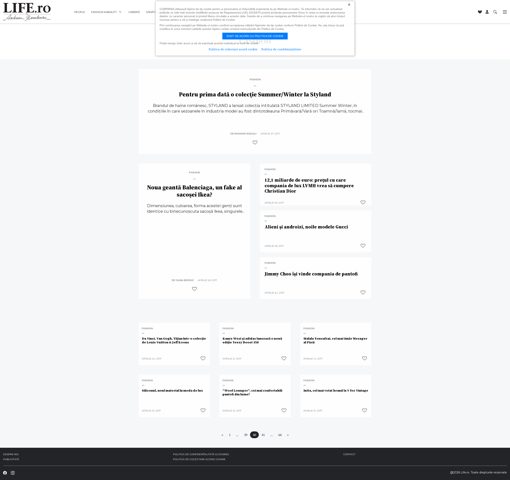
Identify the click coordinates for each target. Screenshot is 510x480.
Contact (349, 454)
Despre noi (11, 454)
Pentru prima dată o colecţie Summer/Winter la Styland (255, 94)
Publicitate (11, 459)
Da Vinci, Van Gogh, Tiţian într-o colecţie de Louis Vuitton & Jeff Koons (174, 340)
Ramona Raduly (245, 133)
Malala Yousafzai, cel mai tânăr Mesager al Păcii (335, 340)
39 (245, 435)
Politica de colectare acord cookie (199, 459)
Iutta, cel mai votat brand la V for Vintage (335, 390)
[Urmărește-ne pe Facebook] (5, 473)
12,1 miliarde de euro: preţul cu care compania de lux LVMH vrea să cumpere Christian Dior (309, 185)
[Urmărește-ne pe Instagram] (12, 473)
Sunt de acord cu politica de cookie (255, 36)
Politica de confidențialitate (281, 49)
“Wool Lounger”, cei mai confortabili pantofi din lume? (252, 392)
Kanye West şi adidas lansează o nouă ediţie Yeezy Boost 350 (252, 340)
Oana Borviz (185, 280)
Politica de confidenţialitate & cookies (201, 454)
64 (279, 435)
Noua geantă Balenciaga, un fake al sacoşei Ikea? (194, 191)
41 (263, 435)
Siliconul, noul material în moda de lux (172, 390)
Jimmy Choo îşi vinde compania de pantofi (311, 274)
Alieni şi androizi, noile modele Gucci (306, 227)
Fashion (255, 79)
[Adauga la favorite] (255, 142)
